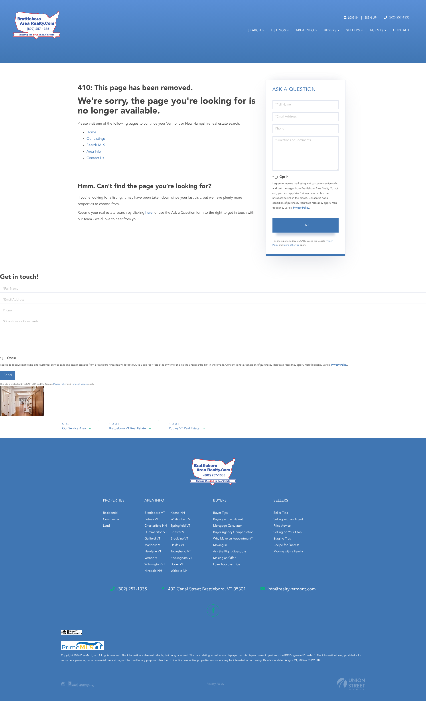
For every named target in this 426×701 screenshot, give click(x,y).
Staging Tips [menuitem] (282, 538)
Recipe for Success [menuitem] (286, 545)
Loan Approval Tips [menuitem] (226, 564)
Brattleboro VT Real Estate (127, 428)
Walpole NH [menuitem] (179, 571)
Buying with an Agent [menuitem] (228, 519)
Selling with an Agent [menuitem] (288, 519)
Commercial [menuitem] (111, 519)
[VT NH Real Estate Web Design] (351, 684)
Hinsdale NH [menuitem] (153, 571)
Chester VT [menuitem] (178, 532)
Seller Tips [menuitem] (281, 513)
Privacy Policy (301, 208)
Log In (353, 18)
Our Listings (96, 139)
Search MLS (96, 145)
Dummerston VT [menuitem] (155, 532)
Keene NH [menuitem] (178, 513)
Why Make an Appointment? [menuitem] (233, 538)
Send (305, 225)
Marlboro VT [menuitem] (153, 545)
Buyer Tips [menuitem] (220, 513)
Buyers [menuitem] (330, 30)
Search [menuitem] (254, 30)
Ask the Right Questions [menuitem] (230, 551)
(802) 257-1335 (399, 17)
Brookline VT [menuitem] (179, 538)
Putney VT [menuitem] (151, 519)
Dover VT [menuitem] (177, 564)
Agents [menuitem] (376, 30)
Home (91, 132)
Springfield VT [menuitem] (180, 526)
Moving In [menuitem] (220, 545)
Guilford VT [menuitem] (152, 538)
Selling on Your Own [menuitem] (288, 532)
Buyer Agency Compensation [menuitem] (233, 532)
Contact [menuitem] (401, 30)
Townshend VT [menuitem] (181, 551)
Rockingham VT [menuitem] (181, 558)
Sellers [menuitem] (353, 30)
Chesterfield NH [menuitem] (155, 526)
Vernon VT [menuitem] (151, 558)
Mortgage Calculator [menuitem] (227, 526)
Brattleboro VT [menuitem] (154, 513)
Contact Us (95, 158)
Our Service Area (74, 428)
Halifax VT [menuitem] (178, 545)
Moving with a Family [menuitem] (288, 551)
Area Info (94, 151)
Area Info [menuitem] (305, 30)
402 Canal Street (206, 589)
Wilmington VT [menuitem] (154, 564)
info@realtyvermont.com (292, 589)
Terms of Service (291, 245)
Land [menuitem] (106, 526)
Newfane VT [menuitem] (152, 551)
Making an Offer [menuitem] (224, 558)
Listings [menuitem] (278, 30)
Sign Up (371, 18)
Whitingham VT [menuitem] (181, 519)
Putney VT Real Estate (184, 428)
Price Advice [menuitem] (282, 526)
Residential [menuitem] (110, 513)
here (148, 213)
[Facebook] (213, 610)
